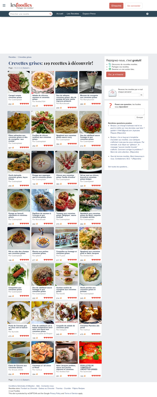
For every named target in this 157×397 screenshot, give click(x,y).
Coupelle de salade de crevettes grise (65, 326)
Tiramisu (59, 388)
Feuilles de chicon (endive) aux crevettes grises (41, 137)
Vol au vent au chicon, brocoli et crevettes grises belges (89, 177)
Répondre (121, 133)
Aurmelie (15, 331)
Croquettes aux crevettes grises (15, 288)
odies (10, 4)
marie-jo (86, 329)
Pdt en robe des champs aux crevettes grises (18, 252)
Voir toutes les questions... (118, 166)
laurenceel (87, 371)
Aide (38, 386)
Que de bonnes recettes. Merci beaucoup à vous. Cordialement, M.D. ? (127, 157)
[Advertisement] (78, 35)
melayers (63, 329)
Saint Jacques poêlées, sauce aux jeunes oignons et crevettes (66, 367)
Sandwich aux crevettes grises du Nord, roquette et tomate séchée (90, 215)
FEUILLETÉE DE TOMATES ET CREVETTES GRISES (88, 367)
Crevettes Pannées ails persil (89, 326)
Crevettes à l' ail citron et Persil (41, 366)
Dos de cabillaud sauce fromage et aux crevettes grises (90, 137)
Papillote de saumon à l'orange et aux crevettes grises (41, 215)
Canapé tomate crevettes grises (15, 96)
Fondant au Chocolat (29, 388)
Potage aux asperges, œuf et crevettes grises (42, 176)
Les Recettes (73, 14)
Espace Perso (89, 14)
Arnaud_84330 (17, 369)
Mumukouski (64, 103)
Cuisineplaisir (17, 99)
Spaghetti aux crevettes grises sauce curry (66, 136)
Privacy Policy (55, 393)
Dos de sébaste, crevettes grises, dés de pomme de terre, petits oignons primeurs (66, 98)
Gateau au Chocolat (46, 388)
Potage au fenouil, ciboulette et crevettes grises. (17, 215)
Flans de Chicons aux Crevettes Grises (17, 366)
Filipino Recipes (78, 388)
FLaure (62, 255)
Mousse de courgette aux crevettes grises (89, 96)
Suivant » (26, 68)
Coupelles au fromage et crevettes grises (66, 252)
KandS (62, 293)
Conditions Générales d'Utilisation (22, 386)
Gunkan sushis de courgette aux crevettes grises (66, 289)
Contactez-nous (47, 386)
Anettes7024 (40, 101)
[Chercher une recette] (50, 14)
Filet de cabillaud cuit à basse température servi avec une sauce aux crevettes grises (42, 328)
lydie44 (38, 255)
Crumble (67, 388)
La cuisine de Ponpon (44, 333)
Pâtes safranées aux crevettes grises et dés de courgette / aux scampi (17, 138)
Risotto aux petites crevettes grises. (40, 252)
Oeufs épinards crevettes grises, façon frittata (18, 177)
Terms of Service (71, 393)
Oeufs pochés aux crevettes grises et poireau (88, 289)
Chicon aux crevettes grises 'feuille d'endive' (65, 176)
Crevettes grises (25, 57)
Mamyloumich (88, 99)
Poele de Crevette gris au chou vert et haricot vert (17, 327)
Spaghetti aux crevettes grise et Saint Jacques (90, 252)
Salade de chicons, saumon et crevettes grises (40, 97)
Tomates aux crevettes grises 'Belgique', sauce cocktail (66, 215)
